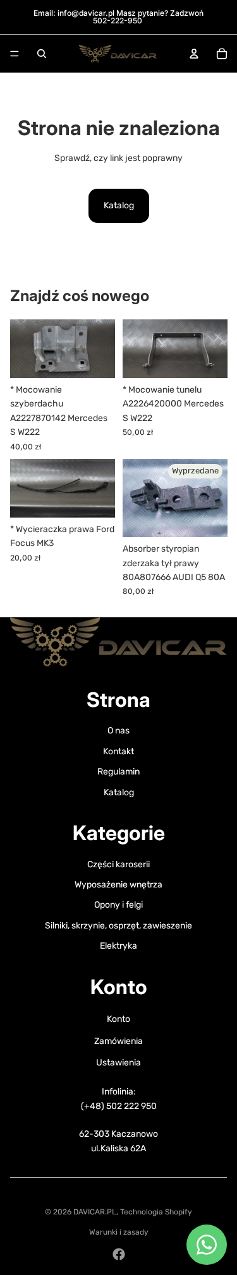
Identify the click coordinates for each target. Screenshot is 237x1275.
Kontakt (118, 751)
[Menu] (14, 53)
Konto (118, 1019)
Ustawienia (118, 1062)
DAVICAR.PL (94, 1211)
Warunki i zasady (119, 1232)
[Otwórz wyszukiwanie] (42, 54)
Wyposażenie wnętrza (118, 884)
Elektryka (118, 945)
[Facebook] (118, 1254)
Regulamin (118, 771)
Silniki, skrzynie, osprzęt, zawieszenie (118, 925)
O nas (118, 730)
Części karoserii (118, 864)
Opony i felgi (118, 904)
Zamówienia (118, 1041)
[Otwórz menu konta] (194, 54)
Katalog (119, 205)
